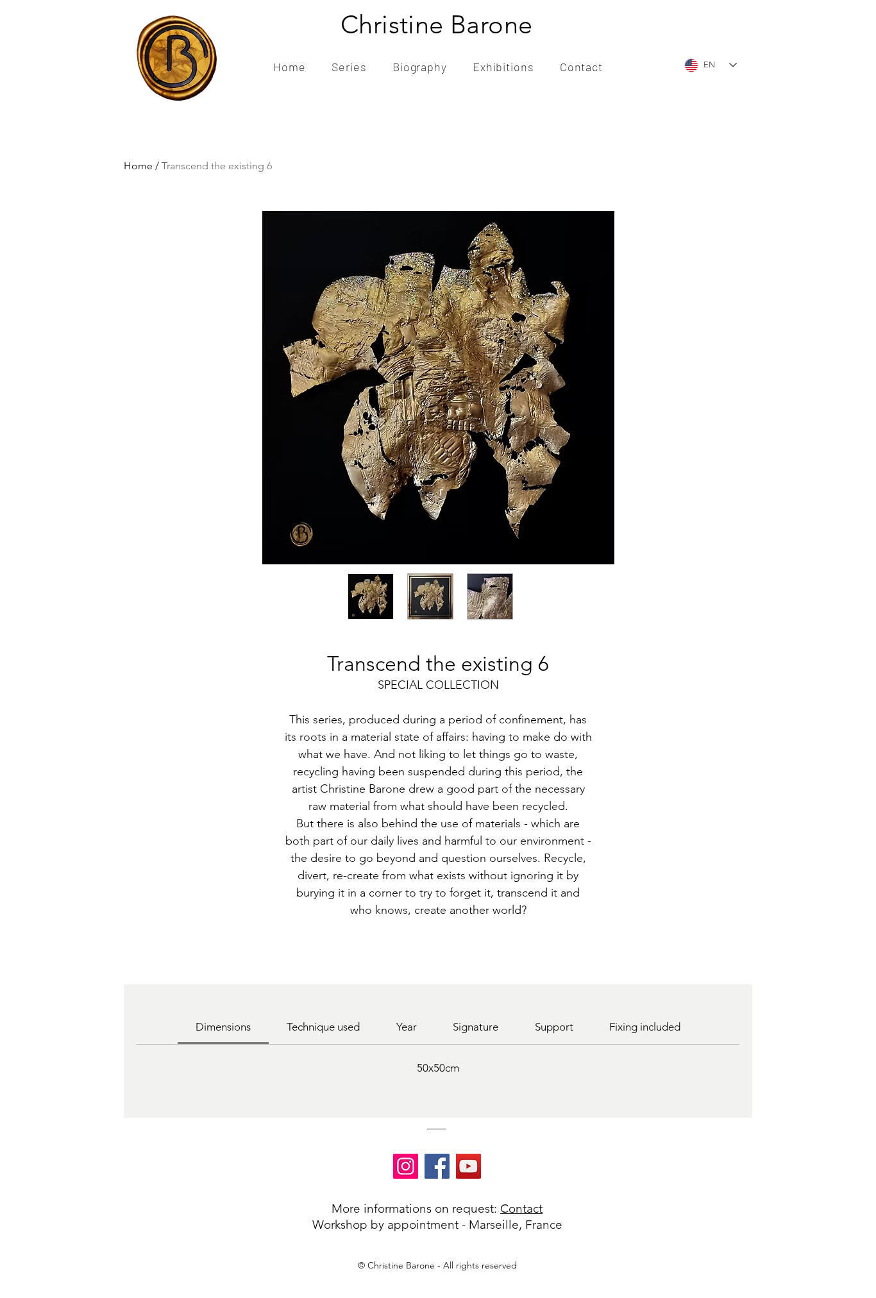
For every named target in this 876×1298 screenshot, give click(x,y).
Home (138, 166)
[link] (223, 1026)
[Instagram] (405, 1166)
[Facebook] (437, 1166)
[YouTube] (468, 1166)
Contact (521, 1208)
